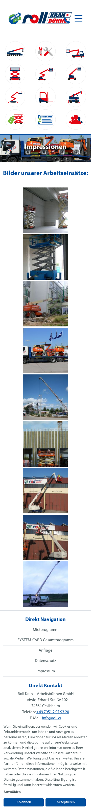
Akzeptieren (66, 802)
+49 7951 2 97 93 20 (52, 712)
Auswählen (12, 792)
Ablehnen (23, 802)
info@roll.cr (51, 718)
